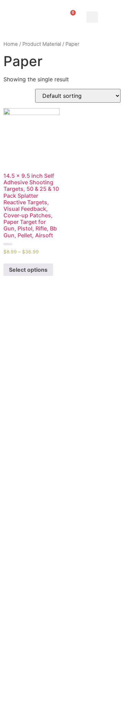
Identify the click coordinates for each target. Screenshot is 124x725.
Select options (28, 269)
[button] (92, 17)
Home (10, 44)
